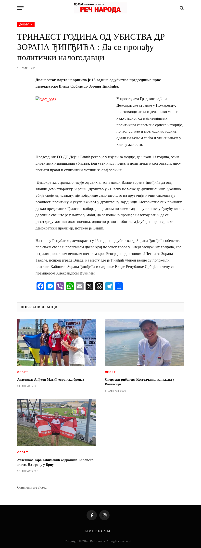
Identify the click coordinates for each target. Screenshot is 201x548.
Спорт (22, 372)
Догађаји (26, 24)
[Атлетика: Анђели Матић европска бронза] (56, 342)
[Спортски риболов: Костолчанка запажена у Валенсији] (144, 342)
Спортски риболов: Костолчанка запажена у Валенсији (140, 381)
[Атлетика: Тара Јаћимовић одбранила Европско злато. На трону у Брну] (56, 422)
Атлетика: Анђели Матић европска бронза (50, 379)
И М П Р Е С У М (97, 531)
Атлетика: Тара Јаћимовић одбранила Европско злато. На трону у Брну (55, 462)
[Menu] (20, 7)
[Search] (181, 7)
